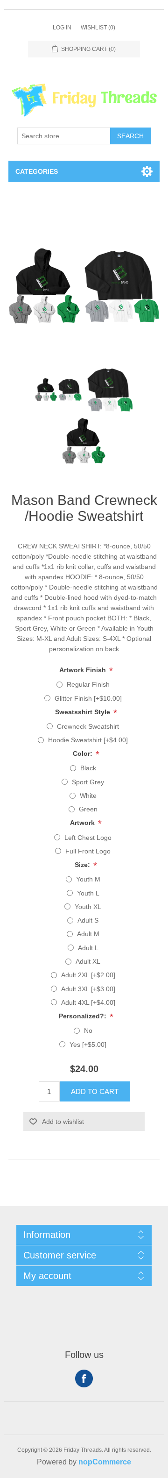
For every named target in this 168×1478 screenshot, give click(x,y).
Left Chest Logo (88, 837)
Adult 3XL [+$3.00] (88, 989)
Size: (83, 864)
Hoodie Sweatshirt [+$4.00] (88, 740)
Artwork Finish (83, 670)
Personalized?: (83, 1016)
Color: (83, 753)
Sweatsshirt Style (83, 712)
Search (130, 136)
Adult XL (88, 961)
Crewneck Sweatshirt (88, 726)
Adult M (88, 934)
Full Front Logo (88, 851)
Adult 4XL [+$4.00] (88, 1002)
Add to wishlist (63, 1121)
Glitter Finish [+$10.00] (88, 698)
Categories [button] (36, 171)
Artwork (83, 823)
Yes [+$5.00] (88, 1044)
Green (88, 809)
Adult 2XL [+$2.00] (88, 975)
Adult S (87, 920)
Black (88, 768)
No (88, 1030)
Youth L (88, 893)
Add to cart (95, 1091)
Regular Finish (88, 684)
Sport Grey (88, 782)
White (88, 795)
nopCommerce (104, 1462)
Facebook (84, 1378)
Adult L (88, 948)
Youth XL (88, 906)
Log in (62, 27)
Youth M (88, 879)
